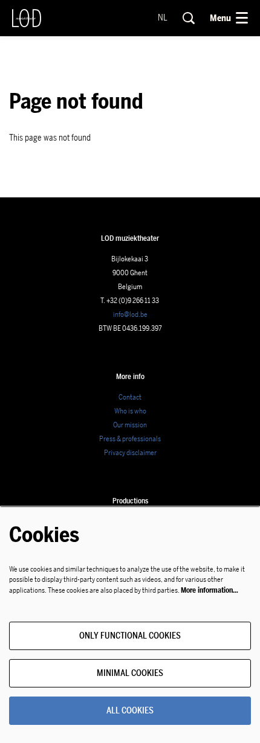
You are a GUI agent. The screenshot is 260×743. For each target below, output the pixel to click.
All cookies (130, 710)
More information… (209, 590)
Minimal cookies (130, 673)
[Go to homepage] (26, 18)
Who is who (130, 411)
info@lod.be (130, 314)
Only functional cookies (130, 636)
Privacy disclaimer (130, 453)
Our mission (130, 425)
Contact (130, 397)
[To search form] (189, 18)
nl (162, 18)
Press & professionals (130, 439)
